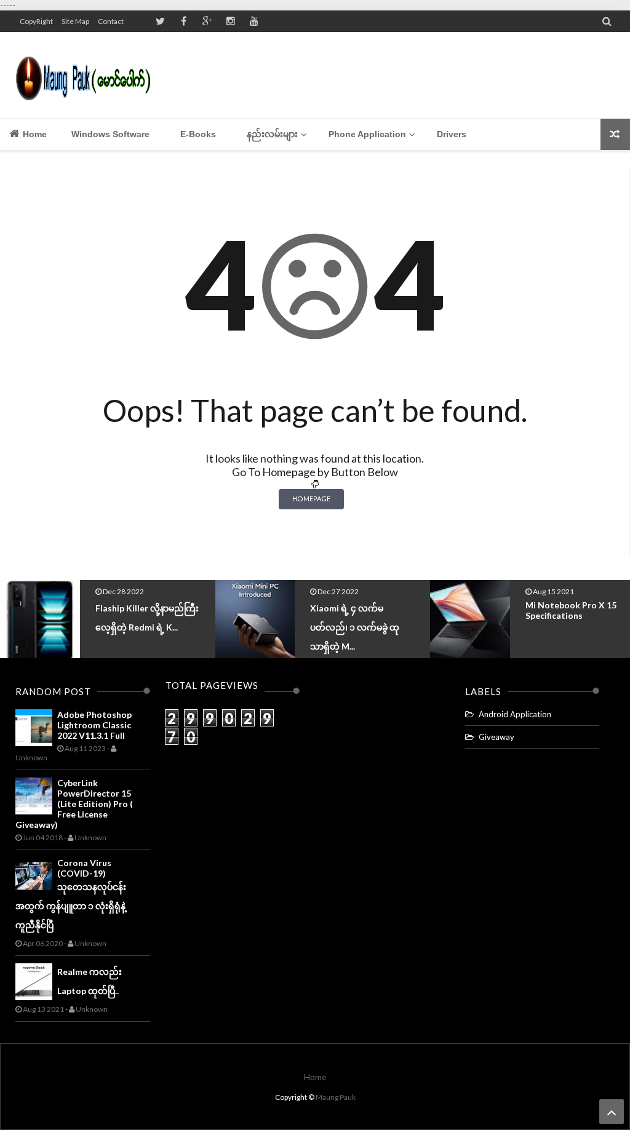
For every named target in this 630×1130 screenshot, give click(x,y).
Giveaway (496, 737)
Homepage (311, 499)
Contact (111, 21)
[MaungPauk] (87, 75)
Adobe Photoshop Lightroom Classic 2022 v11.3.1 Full (94, 725)
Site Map (75, 21)
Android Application (515, 714)
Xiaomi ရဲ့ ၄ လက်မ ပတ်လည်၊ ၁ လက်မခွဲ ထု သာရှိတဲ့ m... (140, 627)
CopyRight (36, 21)
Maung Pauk (336, 1097)
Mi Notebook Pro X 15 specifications (355, 610)
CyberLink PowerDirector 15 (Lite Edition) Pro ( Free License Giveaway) (74, 804)
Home (33, 134)
